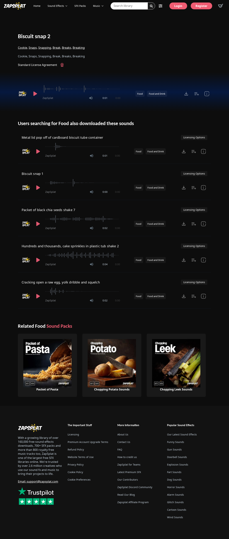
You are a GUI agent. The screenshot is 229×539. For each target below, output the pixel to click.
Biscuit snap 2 (34, 37)
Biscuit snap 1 (32, 173)
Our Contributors (127, 479)
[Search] (151, 6)
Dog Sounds (174, 479)
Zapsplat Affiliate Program (133, 502)
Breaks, (67, 48)
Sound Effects (56, 6)
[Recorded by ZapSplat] (23, 93)
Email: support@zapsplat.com (38, 481)
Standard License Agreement (37, 65)
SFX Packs (80, 6)
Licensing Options (194, 137)
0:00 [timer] (117, 98)
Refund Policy (76, 449)
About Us (122, 434)
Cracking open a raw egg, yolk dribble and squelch (61, 282)
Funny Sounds (175, 442)
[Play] (35, 93)
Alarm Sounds (175, 494)
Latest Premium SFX (129, 472)
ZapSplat (48, 98)
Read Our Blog (126, 494)
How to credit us (127, 457)
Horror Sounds (176, 487)
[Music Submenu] (103, 6)
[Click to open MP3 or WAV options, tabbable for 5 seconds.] (186, 93)
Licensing (73, 434)
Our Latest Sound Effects (182, 434)
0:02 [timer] (105, 228)
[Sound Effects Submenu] (67, 6)
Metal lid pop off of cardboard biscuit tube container (62, 137)
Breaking (79, 48)
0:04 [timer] (105, 264)
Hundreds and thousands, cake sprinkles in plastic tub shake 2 (70, 246)
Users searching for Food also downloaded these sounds (76, 123)
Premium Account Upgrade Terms (88, 442)
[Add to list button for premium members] (196, 93)
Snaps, (33, 48)
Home (36, 6)
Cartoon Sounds (176, 509)
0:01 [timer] (105, 98)
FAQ (119, 449)
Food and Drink (157, 93)
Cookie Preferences (79, 479)
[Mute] (90, 98)
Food (140, 93)
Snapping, (45, 48)
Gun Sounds (174, 449)
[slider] (81, 89)
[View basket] (220, 6)
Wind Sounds (175, 517)
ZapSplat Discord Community (134, 487)
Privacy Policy (76, 464)
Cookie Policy (75, 472)
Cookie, (23, 48)
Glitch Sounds (175, 502)
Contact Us (123, 442)
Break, (57, 48)
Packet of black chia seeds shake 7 (48, 210)
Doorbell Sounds (177, 457)
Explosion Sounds (177, 464)
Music (96, 6)
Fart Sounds (174, 472)
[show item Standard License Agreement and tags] (207, 93)
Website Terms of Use (81, 457)
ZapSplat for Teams (128, 464)
